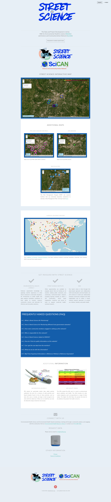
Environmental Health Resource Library (55, 423)
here (67, 198)
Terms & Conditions (55, 456)
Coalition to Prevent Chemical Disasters (37, 257)
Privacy (55, 454)
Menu (106, 2)
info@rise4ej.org (61, 431)
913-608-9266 (77, 423)
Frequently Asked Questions (55, 40)
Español (100, 2)
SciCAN (69, 36)
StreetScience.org (51, 490)
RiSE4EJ (68, 34)
